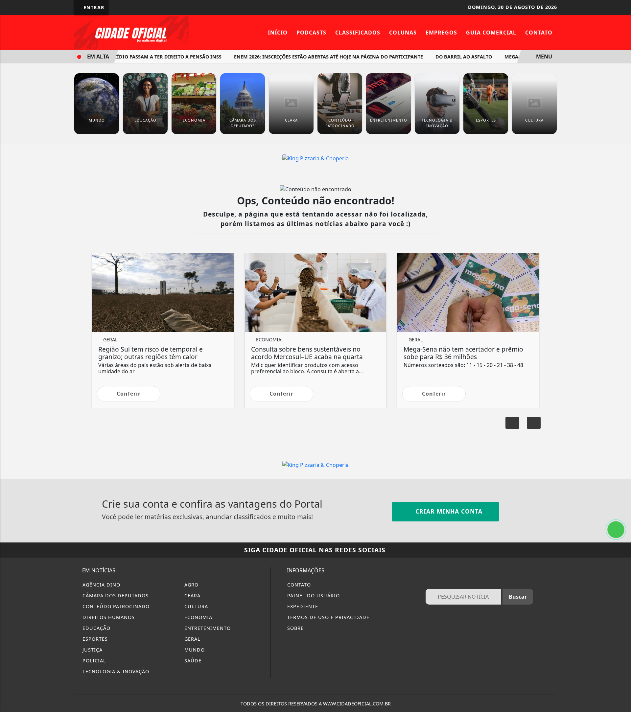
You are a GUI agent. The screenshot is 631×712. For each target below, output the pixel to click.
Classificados (357, 32)
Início (278, 32)
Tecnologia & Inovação (115, 671)
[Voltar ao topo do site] (621, 427)
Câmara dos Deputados (115, 595)
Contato (538, 32)
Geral (191, 639)
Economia (197, 617)
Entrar (93, 7)
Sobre (295, 628)
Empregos (441, 32)
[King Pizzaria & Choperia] (315, 157)
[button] (534, 423)
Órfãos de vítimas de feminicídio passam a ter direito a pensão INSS (120, 57)
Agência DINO (100, 585)
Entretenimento (207, 628)
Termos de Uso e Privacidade (327, 617)
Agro (191, 585)
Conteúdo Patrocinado (115, 606)
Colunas (403, 32)
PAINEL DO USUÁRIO (313, 595)
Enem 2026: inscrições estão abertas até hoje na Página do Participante (317, 57)
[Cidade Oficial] (131, 31)
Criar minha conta (447, 511)
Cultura (195, 606)
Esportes (94, 639)
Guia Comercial (491, 32)
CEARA (191, 595)
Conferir (129, 393)
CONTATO (298, 585)
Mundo (194, 650)
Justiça (92, 650)
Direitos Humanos (108, 617)
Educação (95, 628)
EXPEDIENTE (302, 606)
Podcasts (311, 32)
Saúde (192, 660)
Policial (93, 660)
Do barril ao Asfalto (452, 57)
